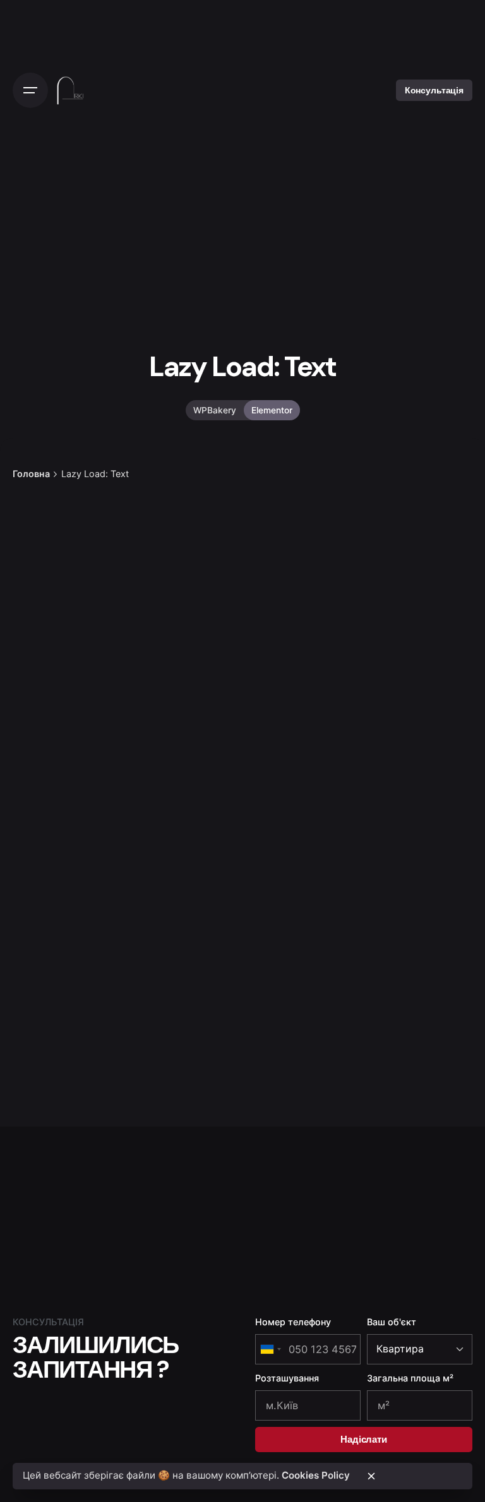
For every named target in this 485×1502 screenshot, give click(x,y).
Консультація (434, 90)
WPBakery (214, 410)
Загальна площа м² (410, 1378)
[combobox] (270, 1349)
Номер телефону (293, 1321)
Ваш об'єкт (391, 1321)
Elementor (271, 410)
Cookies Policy (316, 1475)
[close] (371, 1476)
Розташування (287, 1378)
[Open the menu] (30, 90)
